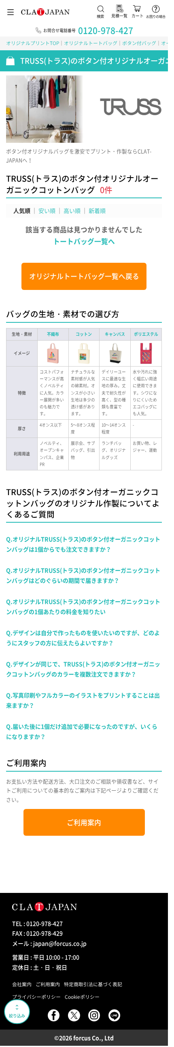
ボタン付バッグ (139, 43)
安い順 (46, 210)
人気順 (21, 210)
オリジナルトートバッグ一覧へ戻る (84, 276)
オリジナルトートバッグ (90, 43)
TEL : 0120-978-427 (37, 923)
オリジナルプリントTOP (32, 43)
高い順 (72, 210)
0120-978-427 (105, 30)
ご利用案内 (84, 822)
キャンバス (115, 334)
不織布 (53, 334)
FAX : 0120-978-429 (37, 933)
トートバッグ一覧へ (84, 241)
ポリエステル (146, 334)
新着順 (97, 210)
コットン (84, 334)
